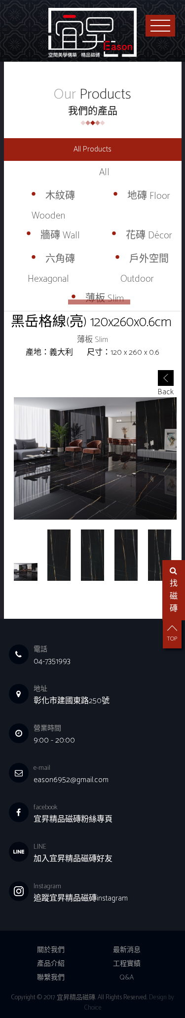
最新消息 (127, 950)
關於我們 (51, 950)
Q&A (126, 977)
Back (166, 385)
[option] (95, 458)
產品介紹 (51, 964)
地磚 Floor (148, 196)
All (104, 172)
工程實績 (127, 964)
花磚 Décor (149, 235)
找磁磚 (174, 596)
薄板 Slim (104, 298)
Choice (93, 1008)
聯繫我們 (51, 977)
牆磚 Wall (60, 235)
